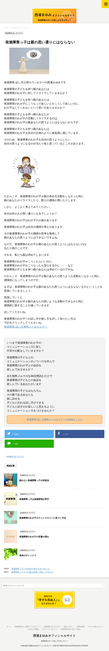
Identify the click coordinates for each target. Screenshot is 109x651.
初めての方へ (68, 627)
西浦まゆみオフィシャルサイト (54, 635)
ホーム (9, 627)
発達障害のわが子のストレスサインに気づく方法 (42, 518)
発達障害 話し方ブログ (15, 457)
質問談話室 (81, 627)
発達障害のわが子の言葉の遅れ (35, 537)
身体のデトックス (27, 555)
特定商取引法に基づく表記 (70, 629)
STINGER (84, 646)
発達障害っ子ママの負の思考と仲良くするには (32, 572)
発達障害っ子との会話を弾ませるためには (30, 569)
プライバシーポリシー (50, 629)
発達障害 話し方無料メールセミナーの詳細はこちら (54, 419)
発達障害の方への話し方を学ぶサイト (54, 641)
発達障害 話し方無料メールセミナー (25, 326)
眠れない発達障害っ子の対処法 (34, 480)
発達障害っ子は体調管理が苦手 (34, 499)
